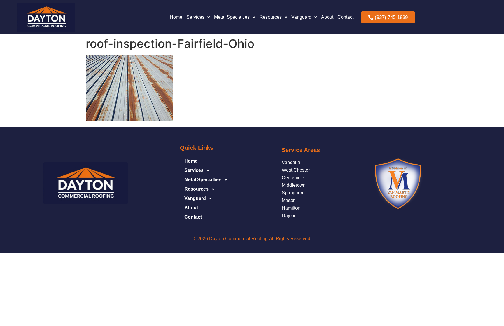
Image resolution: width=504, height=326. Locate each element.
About (327, 17)
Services (195, 17)
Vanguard (301, 17)
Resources (270, 17)
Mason (289, 200)
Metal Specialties (232, 17)
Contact (345, 17)
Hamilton (291, 207)
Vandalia (291, 162)
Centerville (293, 177)
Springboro (293, 192)
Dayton (289, 215)
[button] (198, 17)
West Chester (296, 170)
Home (176, 17)
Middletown (294, 185)
